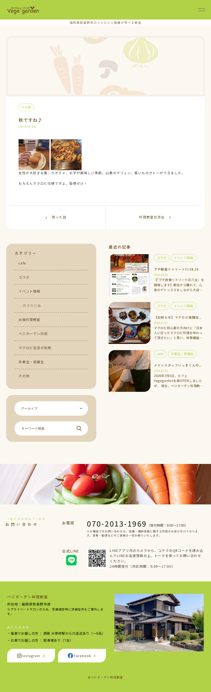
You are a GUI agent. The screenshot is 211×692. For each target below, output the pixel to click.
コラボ (24, 277)
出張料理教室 (29, 319)
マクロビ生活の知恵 (35, 347)
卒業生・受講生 (31, 361)
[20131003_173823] (66, 167)
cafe (22, 263)
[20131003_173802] (34, 167)
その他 (24, 375)
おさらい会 (32, 305)
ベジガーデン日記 (33, 333)
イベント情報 (29, 291)
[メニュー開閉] (201, 9)
